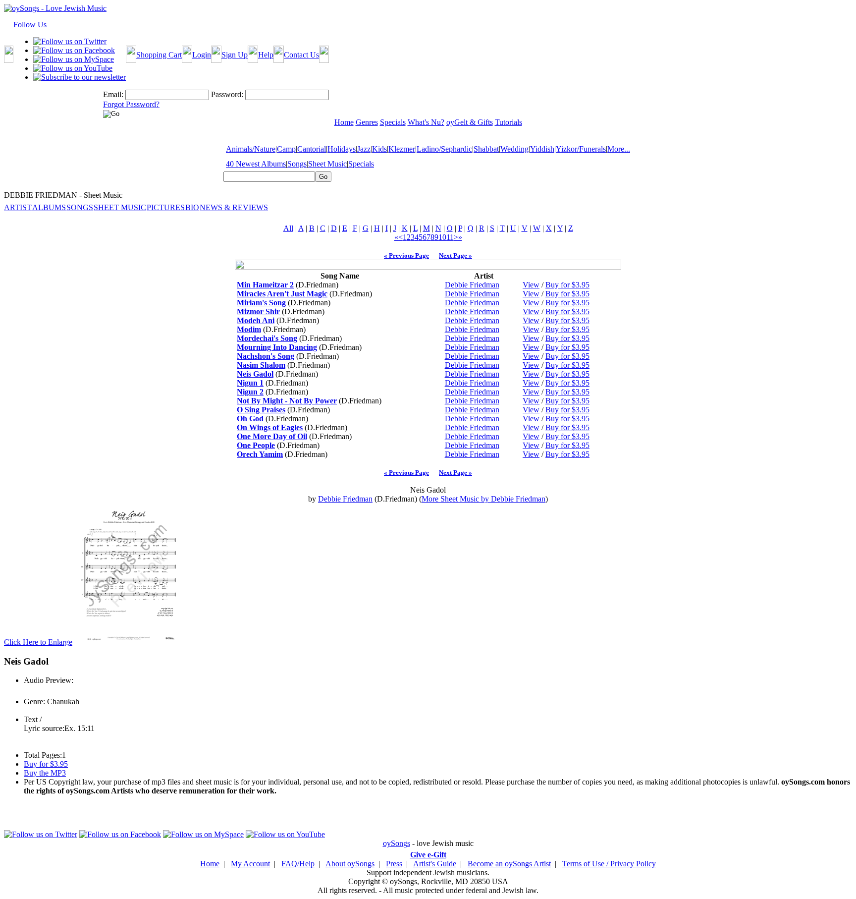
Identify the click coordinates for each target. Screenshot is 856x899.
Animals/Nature (250, 149)
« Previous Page (406, 255)
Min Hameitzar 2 (265, 285)
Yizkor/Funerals (581, 149)
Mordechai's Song (267, 338)
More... (618, 149)
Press (394, 863)
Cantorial (311, 149)
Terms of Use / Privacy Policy (609, 863)
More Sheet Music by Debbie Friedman (483, 499)
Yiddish (542, 149)
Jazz (364, 149)
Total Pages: (43, 755)
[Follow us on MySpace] (73, 59)
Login (201, 55)
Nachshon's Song (265, 356)
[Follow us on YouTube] (72, 68)
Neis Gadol (255, 374)
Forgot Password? (131, 104)
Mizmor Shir (258, 311)
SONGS (79, 207)
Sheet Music (327, 164)
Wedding (514, 149)
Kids (379, 149)
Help (265, 55)
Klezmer (401, 149)
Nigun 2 (250, 392)
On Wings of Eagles (270, 427)
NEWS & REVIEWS (234, 207)
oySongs (396, 843)
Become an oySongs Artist (509, 863)
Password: (227, 94)
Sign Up (234, 55)
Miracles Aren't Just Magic (282, 293)
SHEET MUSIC (120, 207)
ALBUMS (49, 207)
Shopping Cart (159, 55)
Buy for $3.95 (567, 285)
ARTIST (18, 207)
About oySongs (349, 863)
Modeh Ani (255, 320)
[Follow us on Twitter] (70, 41)
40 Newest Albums (256, 164)
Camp (286, 149)
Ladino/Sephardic (444, 149)
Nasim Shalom (261, 365)
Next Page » (455, 255)
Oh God (250, 418)
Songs (297, 164)
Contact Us (301, 55)
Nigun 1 (250, 383)
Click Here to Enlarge (38, 642)
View (531, 285)
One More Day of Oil (272, 436)
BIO (192, 207)
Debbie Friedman (472, 285)
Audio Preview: (48, 680)
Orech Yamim (260, 454)
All (288, 228)
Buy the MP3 (45, 773)
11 (450, 237)
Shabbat (486, 149)
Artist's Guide (434, 863)
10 (442, 237)
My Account (250, 863)
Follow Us (30, 24)
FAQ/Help (298, 863)
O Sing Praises (261, 409)
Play (30, 691)
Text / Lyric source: (44, 723)
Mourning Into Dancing (277, 347)
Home (209, 863)
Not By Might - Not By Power (287, 400)
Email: (113, 94)
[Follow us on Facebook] (74, 50)
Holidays (341, 149)
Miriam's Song (261, 302)
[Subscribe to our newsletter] (79, 77)
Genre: (34, 701)
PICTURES (166, 207)
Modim (249, 329)
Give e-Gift (428, 854)
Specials (361, 164)
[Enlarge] (128, 642)
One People (256, 445)
